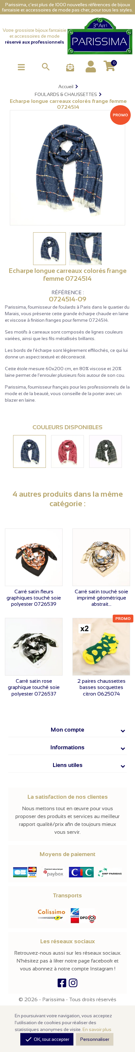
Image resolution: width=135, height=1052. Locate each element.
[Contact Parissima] (70, 68)
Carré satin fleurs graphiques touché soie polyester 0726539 (34, 598)
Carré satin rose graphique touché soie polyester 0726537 (34, 687)
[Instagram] (73, 984)
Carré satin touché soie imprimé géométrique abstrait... (101, 598)
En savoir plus (97, 1029)
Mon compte (67, 729)
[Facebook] (62, 984)
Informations (67, 747)
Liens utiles (68, 765)
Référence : (67, 292)
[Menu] (21, 66)
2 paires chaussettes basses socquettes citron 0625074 (101, 687)
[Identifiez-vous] (91, 66)
